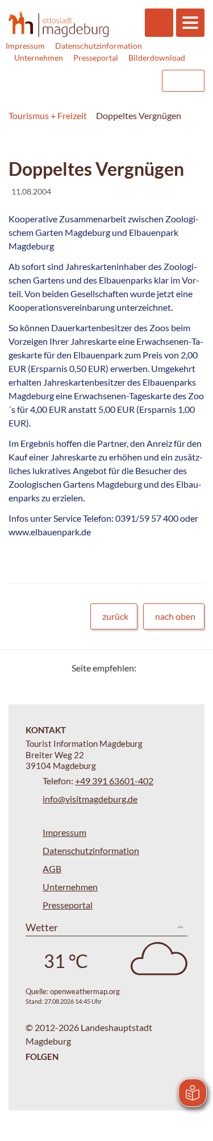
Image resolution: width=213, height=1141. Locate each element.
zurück (115, 616)
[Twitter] (149, 667)
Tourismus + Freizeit (48, 115)
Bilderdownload (156, 57)
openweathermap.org (85, 991)
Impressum (25, 45)
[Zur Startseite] (58, 23)
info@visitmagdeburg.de (90, 798)
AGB (52, 868)
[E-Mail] (177, 667)
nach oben (175, 616)
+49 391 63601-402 (114, 780)
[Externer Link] (81, 81)
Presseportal (95, 57)
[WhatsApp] (191, 667)
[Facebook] (163, 667)
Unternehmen (38, 57)
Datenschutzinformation (98, 45)
